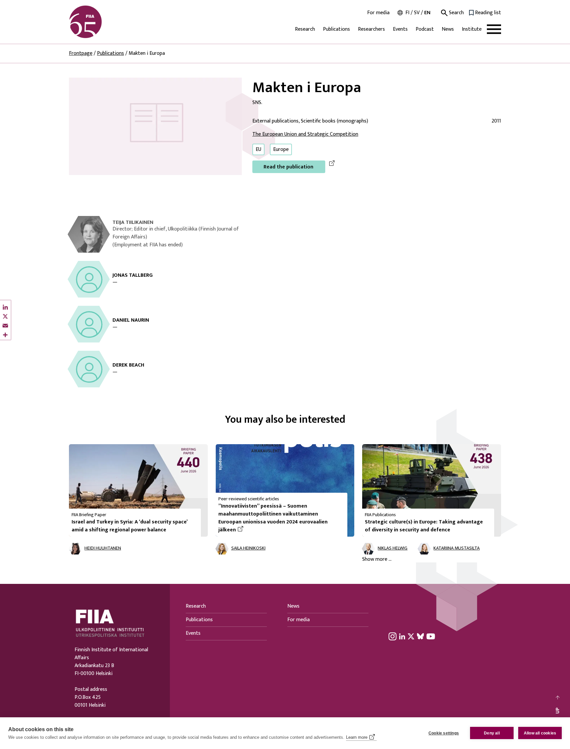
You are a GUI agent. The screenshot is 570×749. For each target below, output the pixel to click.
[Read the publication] (155, 126)
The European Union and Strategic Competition (305, 134)
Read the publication (288, 166)
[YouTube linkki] (431, 636)
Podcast (425, 29)
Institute (472, 29)
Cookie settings (443, 733)
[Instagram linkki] (392, 636)
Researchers (371, 29)
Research (305, 29)
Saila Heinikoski (248, 548)
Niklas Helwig (392, 548)
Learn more (356, 737)
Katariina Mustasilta (456, 548)
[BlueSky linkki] (420, 636)
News (448, 29)
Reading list (488, 13)
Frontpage (80, 53)
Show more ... (377, 559)
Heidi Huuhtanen (102, 548)
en (427, 12)
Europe (281, 149)
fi (407, 12)
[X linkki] (411, 636)
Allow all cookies (540, 733)
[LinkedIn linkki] (402, 636)
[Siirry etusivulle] (100, 21)
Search (456, 13)
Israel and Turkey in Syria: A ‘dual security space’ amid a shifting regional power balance (129, 525)
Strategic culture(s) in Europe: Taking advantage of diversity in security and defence (424, 525)
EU (258, 149)
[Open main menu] (494, 29)
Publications (336, 29)
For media (378, 13)
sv (417, 12)
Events (400, 29)
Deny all (492, 733)
